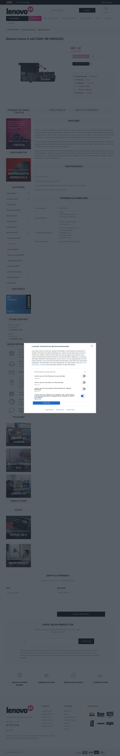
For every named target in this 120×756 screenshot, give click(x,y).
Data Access (60, 409)
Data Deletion (49, 409)
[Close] (92, 346)
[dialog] (60, 378)
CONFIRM (46, 403)
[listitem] (60, 372)
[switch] (83, 376)
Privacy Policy (71, 409)
